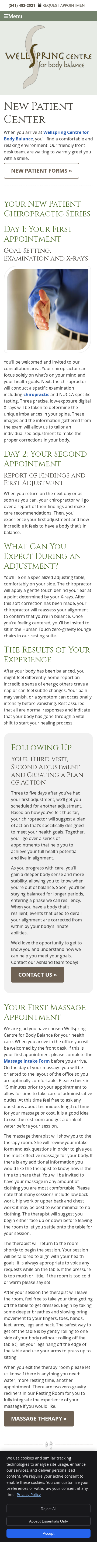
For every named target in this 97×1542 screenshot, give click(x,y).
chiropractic (36, 394)
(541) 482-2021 (22, 5)
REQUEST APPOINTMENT (65, 5)
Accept (48, 1533)
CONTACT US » (37, 974)
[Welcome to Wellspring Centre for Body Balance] (48, 87)
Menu (15, 16)
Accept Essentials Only (48, 1521)
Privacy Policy (29, 1494)
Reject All (48, 1509)
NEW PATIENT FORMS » (41, 170)
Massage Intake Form (27, 1061)
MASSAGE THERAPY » (39, 1418)
